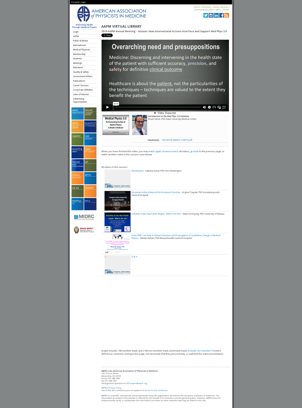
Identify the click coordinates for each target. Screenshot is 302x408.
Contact (225, 9)
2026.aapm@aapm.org (136, 383)
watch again (155, 151)
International (79, 45)
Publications (79, 80)
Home (197, 7)
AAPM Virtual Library (121, 26)
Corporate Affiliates (83, 89)
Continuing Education (204, 9)
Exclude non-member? (200, 350)
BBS (218, 9)
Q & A (134, 256)
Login (83, 2)
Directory (206, 7)
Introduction (137, 170)
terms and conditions (157, 390)
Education (78, 67)
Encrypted (75, 2)
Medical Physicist (81, 49)
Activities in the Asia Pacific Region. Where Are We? (156, 213)
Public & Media (80, 40)
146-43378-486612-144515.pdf (177, 140)
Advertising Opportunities (80, 100)
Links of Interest (81, 94)
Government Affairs (82, 76)
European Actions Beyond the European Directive (155, 192)
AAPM (76, 36)
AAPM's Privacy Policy (111, 387)
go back (194, 151)
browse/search (170, 151)
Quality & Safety (81, 71)
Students (77, 58)
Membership (79, 54)
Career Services (220, 7)
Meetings (77, 63)
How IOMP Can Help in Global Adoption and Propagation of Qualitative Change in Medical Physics (175, 237)
